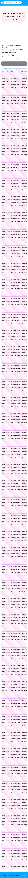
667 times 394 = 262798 (15, 384)
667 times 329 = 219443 (6, 333)
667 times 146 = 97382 (15, 186)
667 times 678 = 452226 (15, 611)
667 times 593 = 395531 (6, 544)
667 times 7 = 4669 (24, 75)
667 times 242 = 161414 (15, 263)
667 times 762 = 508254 (15, 678)
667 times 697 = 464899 (6, 627)
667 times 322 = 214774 (15, 327)
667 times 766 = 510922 (15, 681)
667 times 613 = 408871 (6, 560)
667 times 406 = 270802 (15, 394)
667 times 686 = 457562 (15, 617)
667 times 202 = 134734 (15, 231)
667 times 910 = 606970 (15, 796)
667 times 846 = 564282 (15, 745)
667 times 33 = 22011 (5, 97)
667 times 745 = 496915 (6, 665)
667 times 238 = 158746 (15, 260)
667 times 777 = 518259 (6, 690)
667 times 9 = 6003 (5, 78)
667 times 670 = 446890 (15, 604)
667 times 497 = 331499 (6, 467)
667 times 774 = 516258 (15, 687)
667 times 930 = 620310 (15, 812)
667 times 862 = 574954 (15, 757)
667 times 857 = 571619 (6, 754)
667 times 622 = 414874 (15, 566)
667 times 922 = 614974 (15, 805)
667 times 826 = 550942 (15, 729)
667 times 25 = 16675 (5, 91)
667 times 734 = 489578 (15, 655)
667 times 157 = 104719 (6, 196)
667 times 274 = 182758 (15, 288)
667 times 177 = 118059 (6, 212)
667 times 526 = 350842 (15, 489)
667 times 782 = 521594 (15, 694)
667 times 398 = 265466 (15, 387)
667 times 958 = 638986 (15, 834)
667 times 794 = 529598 (15, 703)
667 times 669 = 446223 (6, 604)
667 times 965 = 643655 (6, 840)
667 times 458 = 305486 (15, 435)
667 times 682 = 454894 (15, 614)
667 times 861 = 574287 (6, 757)
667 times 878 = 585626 (15, 770)
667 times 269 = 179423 (6, 285)
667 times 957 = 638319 (6, 834)
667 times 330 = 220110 (15, 333)
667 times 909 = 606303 (6, 796)
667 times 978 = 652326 (15, 850)
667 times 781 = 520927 (6, 694)
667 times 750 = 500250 (15, 668)
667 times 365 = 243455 (6, 362)
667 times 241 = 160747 (6, 263)
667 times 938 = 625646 (15, 818)
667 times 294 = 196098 (15, 304)
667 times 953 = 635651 (6, 831)
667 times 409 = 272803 (6, 397)
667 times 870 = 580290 (15, 764)
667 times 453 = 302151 (6, 432)
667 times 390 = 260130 (15, 381)
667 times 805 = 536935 (6, 713)
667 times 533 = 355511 (6, 496)
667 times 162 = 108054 (15, 199)
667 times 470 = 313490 (15, 445)
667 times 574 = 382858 (15, 528)
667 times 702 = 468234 (15, 630)
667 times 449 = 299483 (6, 429)
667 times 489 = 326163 (6, 461)
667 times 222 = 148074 (15, 247)
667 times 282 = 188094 (15, 295)
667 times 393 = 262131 (6, 384)
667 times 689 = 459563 (6, 620)
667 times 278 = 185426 (15, 292)
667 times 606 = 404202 (15, 553)
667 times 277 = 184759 (6, 292)
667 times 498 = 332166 (15, 467)
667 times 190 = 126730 (15, 221)
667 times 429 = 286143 (6, 413)
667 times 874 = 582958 (15, 767)
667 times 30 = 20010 (15, 94)
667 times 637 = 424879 (6, 579)
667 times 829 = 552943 (6, 732)
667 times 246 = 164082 (15, 266)
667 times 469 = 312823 (6, 445)
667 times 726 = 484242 (15, 649)
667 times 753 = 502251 (6, 671)
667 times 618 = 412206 (15, 563)
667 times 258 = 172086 (15, 276)
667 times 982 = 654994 (15, 853)
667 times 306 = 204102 (15, 314)
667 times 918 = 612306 (15, 802)
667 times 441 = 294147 (6, 422)
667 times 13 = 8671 (5, 81)
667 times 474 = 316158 (15, 448)
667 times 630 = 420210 (15, 572)
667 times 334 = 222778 (15, 336)
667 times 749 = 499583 (6, 668)
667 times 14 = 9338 (14, 81)
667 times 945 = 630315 (6, 824)
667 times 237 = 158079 (6, 260)
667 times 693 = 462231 (6, 623)
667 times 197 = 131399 (6, 228)
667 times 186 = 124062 (15, 218)
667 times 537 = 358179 (6, 499)
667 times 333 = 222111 (6, 336)
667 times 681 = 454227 (6, 614)
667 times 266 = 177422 (15, 282)
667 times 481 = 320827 (6, 454)
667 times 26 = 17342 (15, 91)
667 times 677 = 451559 (6, 611)
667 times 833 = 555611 (6, 735)
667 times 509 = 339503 (6, 477)
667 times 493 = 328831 (6, 464)
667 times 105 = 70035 (6, 154)
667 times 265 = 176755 (6, 282)
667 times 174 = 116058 (15, 209)
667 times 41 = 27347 (5, 103)
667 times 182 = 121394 (15, 215)
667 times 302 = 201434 (15, 311)
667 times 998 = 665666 (15, 866)
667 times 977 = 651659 (6, 850)
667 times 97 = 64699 (5, 148)
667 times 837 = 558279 (6, 738)
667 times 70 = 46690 (15, 126)
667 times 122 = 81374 (15, 167)
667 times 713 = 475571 (6, 639)
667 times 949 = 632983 (6, 828)
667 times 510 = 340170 (15, 477)
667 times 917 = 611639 (6, 802)
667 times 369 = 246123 (6, 365)
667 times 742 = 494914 (15, 662)
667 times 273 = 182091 (6, 288)
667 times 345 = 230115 (6, 346)
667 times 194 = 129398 (15, 225)
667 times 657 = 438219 (6, 595)
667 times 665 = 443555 (6, 601)
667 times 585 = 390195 (6, 537)
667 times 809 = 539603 (6, 716)
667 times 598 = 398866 (15, 547)
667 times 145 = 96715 (6, 186)
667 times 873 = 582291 (6, 767)
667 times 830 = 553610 (15, 732)
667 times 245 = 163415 (6, 266)
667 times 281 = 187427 (6, 295)
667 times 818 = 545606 (15, 722)
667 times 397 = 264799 (6, 387)
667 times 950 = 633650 (15, 828)
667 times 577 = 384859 (6, 531)
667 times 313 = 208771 (6, 320)
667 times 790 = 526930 (15, 700)
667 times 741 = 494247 (6, 662)
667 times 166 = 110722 (15, 202)
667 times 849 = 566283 (6, 748)
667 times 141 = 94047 (6, 183)
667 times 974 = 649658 (15, 847)
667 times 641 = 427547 (6, 582)
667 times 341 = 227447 (6, 343)
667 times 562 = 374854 (15, 518)
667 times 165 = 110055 (6, 202)
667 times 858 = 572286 (15, 754)
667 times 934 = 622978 (15, 815)
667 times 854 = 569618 (15, 751)
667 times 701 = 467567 (6, 630)
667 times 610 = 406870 (15, 556)
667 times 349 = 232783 (6, 349)
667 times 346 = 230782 (15, 346)
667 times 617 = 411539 (6, 563)
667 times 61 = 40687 (5, 119)
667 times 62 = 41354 (15, 119)
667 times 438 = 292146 (15, 419)
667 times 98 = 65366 (15, 148)
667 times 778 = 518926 (15, 690)
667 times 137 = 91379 (6, 180)
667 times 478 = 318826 (15, 451)
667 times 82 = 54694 (15, 135)
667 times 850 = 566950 (15, 748)
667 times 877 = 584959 (6, 770)
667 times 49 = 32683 (5, 110)
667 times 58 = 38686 (15, 116)
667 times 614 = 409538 (15, 560)
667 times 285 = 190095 (6, 298)
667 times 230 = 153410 (15, 253)
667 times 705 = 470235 (6, 633)
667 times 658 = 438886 (15, 595)
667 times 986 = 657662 (15, 856)
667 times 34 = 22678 (15, 97)
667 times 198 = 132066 (15, 228)
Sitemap (24, 875)
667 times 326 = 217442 (15, 330)
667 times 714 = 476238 (15, 639)
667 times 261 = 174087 (6, 279)
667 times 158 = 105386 (15, 196)
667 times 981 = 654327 (6, 853)
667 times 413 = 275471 (6, 400)
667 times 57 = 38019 (5, 116)
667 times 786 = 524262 (15, 697)
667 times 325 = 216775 (6, 330)
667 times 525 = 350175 (6, 489)
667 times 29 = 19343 (5, 94)
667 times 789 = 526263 (6, 700)
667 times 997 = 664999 (6, 866)
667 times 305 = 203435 (6, 314)
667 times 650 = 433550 (15, 588)
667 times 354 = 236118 (15, 352)
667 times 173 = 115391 (6, 209)
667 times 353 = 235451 (6, 352)
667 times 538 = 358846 (15, 499)
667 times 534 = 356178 (15, 496)
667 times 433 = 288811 (6, 416)
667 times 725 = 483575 (6, 649)
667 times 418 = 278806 (15, 403)
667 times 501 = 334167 (6, 470)
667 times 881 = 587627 (6, 773)
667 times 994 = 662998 (15, 863)
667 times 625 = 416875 (6, 569)
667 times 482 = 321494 (15, 454)
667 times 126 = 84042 (15, 170)
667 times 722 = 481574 (15, 646)
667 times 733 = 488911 (6, 655)
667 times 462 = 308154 (15, 438)
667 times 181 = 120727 (6, 215)
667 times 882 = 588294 (15, 773)
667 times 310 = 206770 (15, 317)
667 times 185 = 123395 (6, 218)
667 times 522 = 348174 (15, 486)
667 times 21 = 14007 (5, 87)
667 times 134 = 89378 (15, 177)
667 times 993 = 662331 (6, 863)
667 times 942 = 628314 (15, 821)
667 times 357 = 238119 (6, 355)
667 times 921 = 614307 (6, 805)
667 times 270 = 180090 (15, 285)
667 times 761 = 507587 (6, 678)
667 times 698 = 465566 (15, 627)
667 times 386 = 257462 (15, 378)
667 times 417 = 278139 (6, 403)
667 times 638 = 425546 (15, 579)
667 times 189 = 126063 (6, 221)
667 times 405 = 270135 (6, 394)
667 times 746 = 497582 (15, 665)
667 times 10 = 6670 (14, 78)
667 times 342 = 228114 (15, 343)
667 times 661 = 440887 (6, 598)
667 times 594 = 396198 (15, 544)
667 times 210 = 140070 (15, 237)
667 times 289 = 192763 (6, 301)
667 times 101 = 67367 (6, 151)
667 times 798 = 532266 (15, 706)
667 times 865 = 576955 (6, 761)
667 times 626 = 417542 (15, 569)
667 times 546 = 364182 (15, 505)
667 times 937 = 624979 (6, 818)
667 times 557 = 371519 (6, 515)
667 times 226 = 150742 (15, 250)
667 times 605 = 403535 (6, 553)
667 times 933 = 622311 (6, 815)
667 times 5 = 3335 (5, 75)
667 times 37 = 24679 (5, 100)
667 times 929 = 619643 (6, 812)
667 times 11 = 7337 (24, 78)
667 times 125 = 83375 (6, 170)
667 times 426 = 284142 (15, 410)
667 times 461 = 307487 (6, 438)
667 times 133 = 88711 (6, 177)
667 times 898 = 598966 (15, 786)
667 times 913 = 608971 (6, 799)
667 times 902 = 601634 (15, 789)
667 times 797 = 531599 (6, 706)
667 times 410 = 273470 (15, 397)
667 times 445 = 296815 (6, 426)
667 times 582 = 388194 (15, 534)
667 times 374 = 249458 (15, 368)
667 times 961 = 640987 (6, 837)
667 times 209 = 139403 (6, 237)
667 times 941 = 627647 (6, 821)
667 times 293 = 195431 (6, 304)
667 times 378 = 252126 (15, 371)
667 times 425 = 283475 (6, 410)
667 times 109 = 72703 (6, 158)
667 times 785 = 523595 (6, 697)
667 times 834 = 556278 (15, 735)
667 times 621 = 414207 (6, 566)
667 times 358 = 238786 (15, 355)
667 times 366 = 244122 (15, 362)
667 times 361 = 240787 (6, 359)
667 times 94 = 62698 (15, 145)
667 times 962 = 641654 (15, 837)
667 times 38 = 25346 (15, 100)
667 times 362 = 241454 (15, 359)
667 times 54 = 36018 (15, 113)
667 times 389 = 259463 (6, 381)
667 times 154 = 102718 (15, 193)
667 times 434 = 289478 (15, 416)
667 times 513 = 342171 (6, 480)
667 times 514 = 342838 (15, 480)
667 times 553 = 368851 (6, 512)
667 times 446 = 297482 (15, 426)
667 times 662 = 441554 (15, 598)
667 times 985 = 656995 (6, 856)
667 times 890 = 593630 (15, 780)
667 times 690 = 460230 (15, 620)
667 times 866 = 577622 (15, 761)
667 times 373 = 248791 (6, 368)
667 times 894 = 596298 (15, 783)
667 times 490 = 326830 (15, 461)
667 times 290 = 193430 (15, 301)
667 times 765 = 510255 (6, 681)
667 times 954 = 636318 (15, 831)
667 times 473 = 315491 (6, 448)
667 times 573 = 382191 (6, 528)
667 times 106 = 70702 (15, 154)
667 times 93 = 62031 (5, 145)
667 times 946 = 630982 (15, 824)
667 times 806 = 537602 (15, 713)
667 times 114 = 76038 (15, 161)
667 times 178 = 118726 (15, 212)
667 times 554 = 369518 (15, 512)
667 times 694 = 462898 (15, 623)
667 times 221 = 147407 (6, 247)
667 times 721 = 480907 (6, 646)
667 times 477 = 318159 (6, 451)
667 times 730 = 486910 (15, 652)
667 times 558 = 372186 (15, 515)
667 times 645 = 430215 (6, 585)
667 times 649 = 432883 (6, 588)
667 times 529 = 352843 (6, 493)
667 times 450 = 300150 (15, 429)
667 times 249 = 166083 (6, 269)
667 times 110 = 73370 (15, 158)
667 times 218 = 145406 (15, 244)
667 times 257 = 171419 (6, 276)
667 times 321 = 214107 (6, 327)
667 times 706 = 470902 (15, 633)
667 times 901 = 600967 (6, 789)
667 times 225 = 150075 (6, 250)
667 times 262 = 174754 (15, 279)
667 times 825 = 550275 (6, 729)
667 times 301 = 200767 (6, 311)
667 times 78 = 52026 (15, 132)
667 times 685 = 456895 (6, 617)
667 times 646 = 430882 (15, 585)
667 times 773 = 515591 (6, 687)
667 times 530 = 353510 (15, 493)
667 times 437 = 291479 (6, 419)
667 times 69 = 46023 (5, 126)
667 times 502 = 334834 (15, 470)
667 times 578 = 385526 (15, 531)
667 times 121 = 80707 (6, 167)
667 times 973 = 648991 (6, 847)
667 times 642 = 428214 (15, 582)
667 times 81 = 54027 (5, 135)
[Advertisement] (14, 33)
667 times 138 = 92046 (15, 180)
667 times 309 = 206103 (6, 317)
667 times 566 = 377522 (15, 521)
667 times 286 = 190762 (15, 298)
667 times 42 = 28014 (15, 103)
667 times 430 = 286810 (15, 413)
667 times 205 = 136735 (6, 234)
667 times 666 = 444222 (15, 601)
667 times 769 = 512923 (6, 684)
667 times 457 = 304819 (6, 435)
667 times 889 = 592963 (6, 780)
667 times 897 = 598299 (6, 786)
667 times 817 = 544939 (6, 722)
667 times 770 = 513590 (15, 684)
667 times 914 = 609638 (15, 799)
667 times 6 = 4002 (14, 75)
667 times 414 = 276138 (15, 400)
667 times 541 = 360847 (6, 502)
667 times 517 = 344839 (6, 483)
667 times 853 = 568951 (6, 751)
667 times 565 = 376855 (6, 521)
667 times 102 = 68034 (15, 151)
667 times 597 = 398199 (6, 547)
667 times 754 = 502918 (15, 671)
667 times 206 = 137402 (15, 234)
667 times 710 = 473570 (15, 636)
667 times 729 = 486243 (6, 652)
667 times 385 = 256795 (6, 378)
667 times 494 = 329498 (15, 464)
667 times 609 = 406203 (6, 556)
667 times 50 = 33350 (15, 110)
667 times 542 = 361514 (15, 502)
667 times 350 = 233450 (15, 349)
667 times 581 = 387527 (6, 534)
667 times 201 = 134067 (6, 231)
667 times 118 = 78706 (15, 164)
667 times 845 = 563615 (6, 745)
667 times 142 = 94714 (15, 183)
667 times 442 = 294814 (15, 422)
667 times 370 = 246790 (15, 365)
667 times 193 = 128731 (6, 225)
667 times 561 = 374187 (6, 518)
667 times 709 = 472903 (6, 636)
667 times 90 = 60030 (15, 142)
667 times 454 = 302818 (15, 432)
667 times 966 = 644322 (15, 840)
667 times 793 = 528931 (6, 703)
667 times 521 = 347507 (6, 486)
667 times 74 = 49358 (15, 129)
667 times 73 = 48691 (5, 129)
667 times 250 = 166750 (15, 269)
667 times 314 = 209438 (15, 320)
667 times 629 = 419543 (6, 572)
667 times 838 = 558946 (15, 738)
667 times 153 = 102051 (6, 193)
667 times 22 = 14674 (15, 87)
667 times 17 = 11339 (5, 84)
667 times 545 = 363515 (6, 505)
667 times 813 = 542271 (6, 719)
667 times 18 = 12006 (15, 84)
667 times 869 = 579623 (6, 764)
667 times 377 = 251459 (6, 371)
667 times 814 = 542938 (15, 719)
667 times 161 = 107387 (6, 199)
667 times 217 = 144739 (6, 244)
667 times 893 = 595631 (6, 783)
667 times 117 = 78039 (6, 164)
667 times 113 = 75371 (6, 161)
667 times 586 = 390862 (15, 537)
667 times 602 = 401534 (15, 550)
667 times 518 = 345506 (15, 483)
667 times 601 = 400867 (6, 550)
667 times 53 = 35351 (5, 113)
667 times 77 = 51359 (5, 132)
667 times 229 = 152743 (6, 253)
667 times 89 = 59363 (5, 142)
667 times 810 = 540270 (15, 716)
